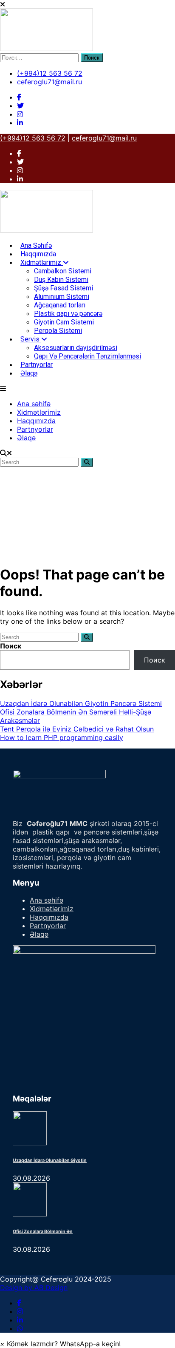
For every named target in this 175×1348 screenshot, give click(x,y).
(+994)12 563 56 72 (49, 73)
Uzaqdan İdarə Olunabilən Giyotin (50, 1160)
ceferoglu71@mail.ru (49, 81)
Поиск (10, 646)
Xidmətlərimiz (41, 262)
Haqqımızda (38, 254)
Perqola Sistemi (58, 331)
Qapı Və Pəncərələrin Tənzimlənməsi (87, 356)
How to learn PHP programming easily (61, 737)
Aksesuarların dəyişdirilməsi (75, 348)
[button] (60, 1343)
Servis (30, 339)
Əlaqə (28, 373)
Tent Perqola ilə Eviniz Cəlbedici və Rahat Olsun (77, 729)
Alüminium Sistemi (61, 297)
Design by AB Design (34, 1287)
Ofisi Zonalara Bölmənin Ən (43, 1231)
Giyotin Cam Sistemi (64, 322)
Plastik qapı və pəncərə (68, 314)
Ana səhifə (36, 245)
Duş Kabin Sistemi (61, 279)
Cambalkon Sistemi (62, 271)
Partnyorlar (36, 365)
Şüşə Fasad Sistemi (63, 288)
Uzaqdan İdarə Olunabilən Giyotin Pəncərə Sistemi (81, 703)
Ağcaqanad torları (59, 305)
